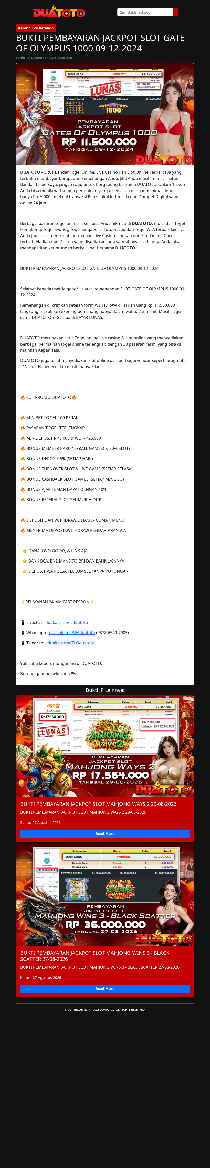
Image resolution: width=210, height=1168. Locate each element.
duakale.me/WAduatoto (72, 632)
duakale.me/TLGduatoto (71, 643)
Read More (105, 833)
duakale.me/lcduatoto (66, 622)
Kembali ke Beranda (36, 28)
